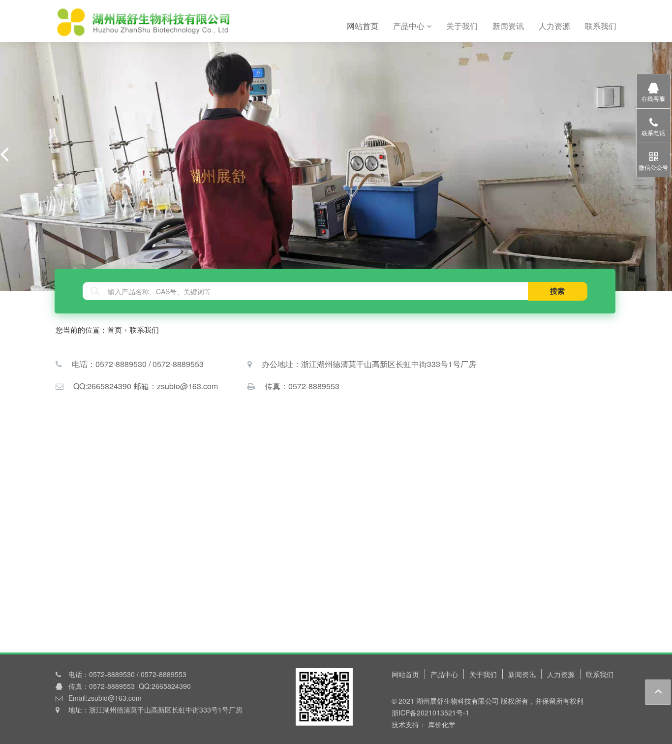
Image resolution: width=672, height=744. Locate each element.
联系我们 (600, 25)
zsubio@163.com (115, 698)
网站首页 (366, 25)
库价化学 (441, 724)
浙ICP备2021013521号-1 (430, 712)
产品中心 (410, 25)
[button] (4, 153)
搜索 (557, 290)
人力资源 (554, 25)
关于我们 (462, 25)
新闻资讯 (508, 25)
